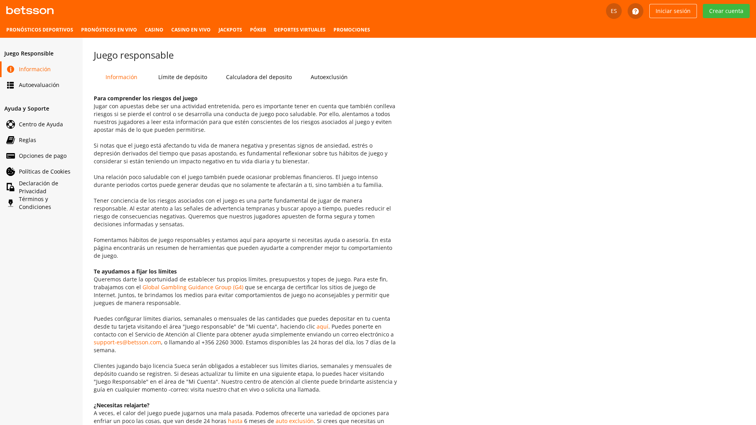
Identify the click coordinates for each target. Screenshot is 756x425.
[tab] (121, 77)
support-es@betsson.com (127, 342)
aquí (322, 326)
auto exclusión (295, 421)
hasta (235, 421)
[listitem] (39, 30)
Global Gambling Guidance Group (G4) (193, 287)
